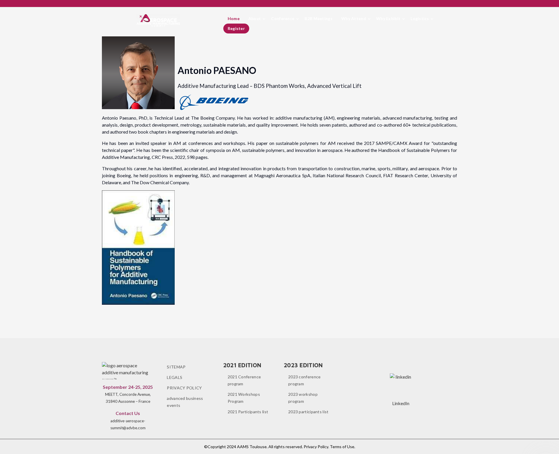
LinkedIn (400, 403)
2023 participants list (308, 411)
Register (236, 28)
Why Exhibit (388, 18)
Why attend (353, 18)
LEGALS (174, 377)
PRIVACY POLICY (184, 387)
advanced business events (185, 402)
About (254, 18)
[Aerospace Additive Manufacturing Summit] (158, 20)
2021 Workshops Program (244, 398)
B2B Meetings (318, 18)
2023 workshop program (303, 398)
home (234, 18)
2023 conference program (304, 380)
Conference (282, 18)
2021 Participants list (248, 411)
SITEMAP (176, 366)
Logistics (420, 18)
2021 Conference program (244, 380)
